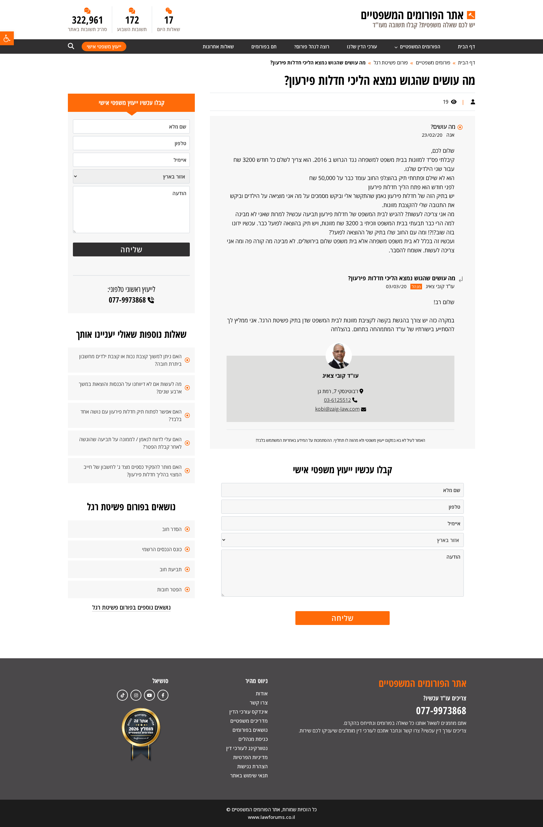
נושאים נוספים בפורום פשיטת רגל (131, 607)
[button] (7, 38)
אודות (262, 693)
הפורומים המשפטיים (419, 46)
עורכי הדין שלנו (362, 46)
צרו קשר (259, 702)
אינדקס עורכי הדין (248, 711)
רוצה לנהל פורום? (311, 46)
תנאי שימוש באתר (249, 775)
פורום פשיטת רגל (391, 62)
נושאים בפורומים (250, 729)
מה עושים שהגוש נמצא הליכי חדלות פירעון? (318, 62)
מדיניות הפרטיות (250, 757)
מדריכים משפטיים (249, 720)
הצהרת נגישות (252, 766)
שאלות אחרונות (218, 46)
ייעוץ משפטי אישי (104, 46)
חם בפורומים (264, 46)
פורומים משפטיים (433, 62)
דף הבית (466, 46)
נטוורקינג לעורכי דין (247, 748)
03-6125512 (337, 400)
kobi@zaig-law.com (337, 408)
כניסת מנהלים (253, 739)
